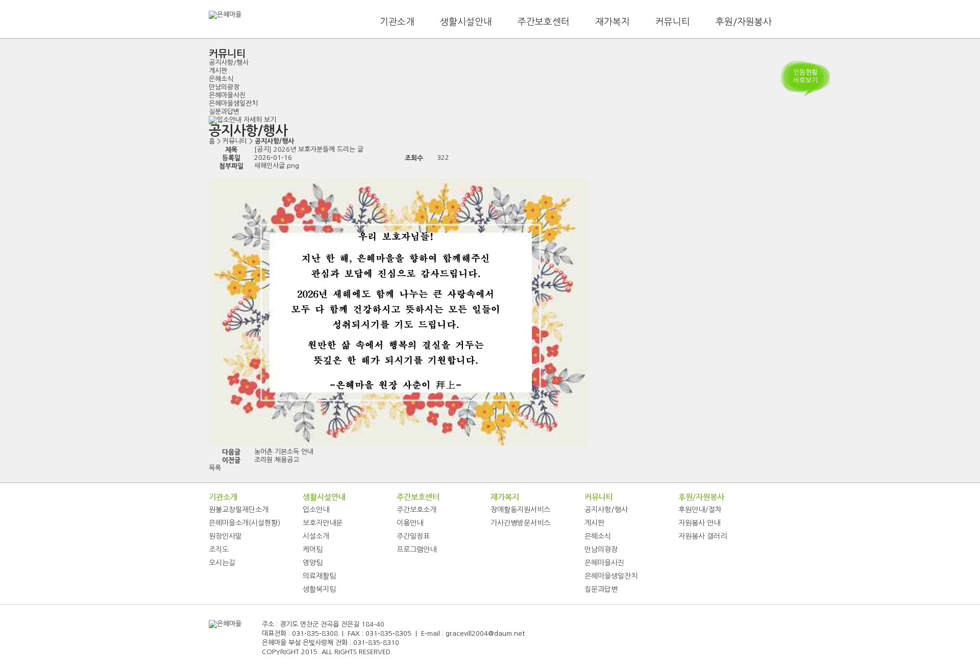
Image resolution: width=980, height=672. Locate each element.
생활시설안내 (466, 22)
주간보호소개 (416, 509)
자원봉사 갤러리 (702, 536)
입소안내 (316, 509)
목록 (215, 468)
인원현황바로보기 (805, 76)
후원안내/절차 (700, 509)
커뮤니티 (672, 22)
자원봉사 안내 (699, 522)
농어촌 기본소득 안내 (283, 451)
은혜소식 (221, 79)
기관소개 (397, 22)
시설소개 (316, 536)
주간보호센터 (544, 22)
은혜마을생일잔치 (233, 103)
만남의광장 (224, 87)
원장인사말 (225, 536)
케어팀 (313, 549)
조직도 (219, 549)
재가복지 (612, 22)
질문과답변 (224, 111)
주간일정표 (413, 536)
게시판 (218, 70)
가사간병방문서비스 (520, 522)
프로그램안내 (416, 549)
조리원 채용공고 (276, 460)
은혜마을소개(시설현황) (244, 522)
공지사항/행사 (229, 62)
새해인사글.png (276, 165)
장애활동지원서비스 (520, 509)
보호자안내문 (322, 522)
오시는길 (222, 562)
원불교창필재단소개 (238, 509)
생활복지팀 (319, 589)
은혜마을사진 (227, 95)
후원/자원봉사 (744, 22)
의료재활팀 (319, 576)
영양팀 (313, 562)
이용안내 (410, 522)
